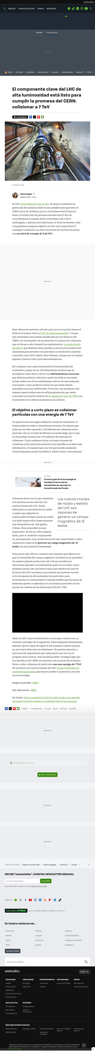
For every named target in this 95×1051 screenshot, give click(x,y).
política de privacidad (38, 886)
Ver (48, 774)
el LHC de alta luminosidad (53, 333)
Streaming (10, 931)
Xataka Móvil (10, 986)
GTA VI (89, 72)
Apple (8, 940)
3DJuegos (26, 983)
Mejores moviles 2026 (31, 864)
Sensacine (44, 983)
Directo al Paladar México (64, 1029)
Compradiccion (11, 1013)
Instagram (81, 8)
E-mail (42, 117)
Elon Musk (30, 72)
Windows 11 (69, 945)
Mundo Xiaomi (11, 997)
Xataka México (11, 1028)
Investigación (36, 708)
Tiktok (73, 8)
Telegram (77, 8)
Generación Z (43, 72)
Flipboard (38, 117)
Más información (15, 1048)
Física (65, 708)
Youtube (86, 8)
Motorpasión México (79, 1029)
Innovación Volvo (52, 32)
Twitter (90, 8)
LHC (56, 708)
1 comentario (21, 117)
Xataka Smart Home (13, 993)
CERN (35, 682)
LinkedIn (55, 899)
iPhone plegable (50, 864)
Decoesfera (10, 1010)
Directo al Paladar (64, 983)
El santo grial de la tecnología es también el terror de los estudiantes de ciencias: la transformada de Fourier (60, 483)
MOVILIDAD (51, 8)
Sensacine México (47, 1028)
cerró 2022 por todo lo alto (34, 203)
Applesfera (10, 990)
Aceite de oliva (67, 72)
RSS (45, 899)
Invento (55, 72)
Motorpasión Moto (81, 986)
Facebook (30, 117)
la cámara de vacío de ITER (63, 396)
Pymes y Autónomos (27, 1011)
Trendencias (10, 1006)
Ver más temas (12, 951)
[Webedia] (89, 1)
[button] (27, 193)
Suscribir (46, 881)
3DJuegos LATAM (29, 1028)
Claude (74, 864)
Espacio (68, 931)
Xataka (8, 983)
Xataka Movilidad (72, 935)
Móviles (9, 935)
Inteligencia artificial (73, 940)
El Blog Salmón (28, 1006)
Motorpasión (79, 983)
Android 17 (64, 864)
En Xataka (47, 476)
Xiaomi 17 (79, 72)
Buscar (86, 962)
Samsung (39, 940)
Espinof (42, 986)
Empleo (38, 945)
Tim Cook (19, 72)
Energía (47, 708)
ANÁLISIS (11, 8)
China (10, 72)
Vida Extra (26, 986)
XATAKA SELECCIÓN (26, 8)
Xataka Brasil (11, 1032)
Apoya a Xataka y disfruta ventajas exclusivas (45, 911)
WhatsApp (68, 8)
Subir (82, 971)
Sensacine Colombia (44, 1033)
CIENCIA (40, 8)
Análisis (38, 931)
